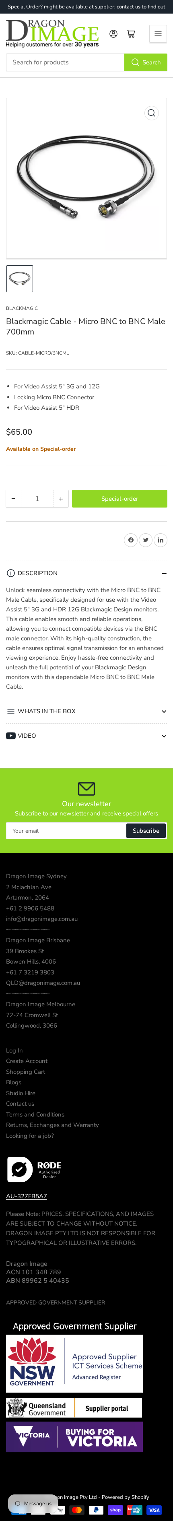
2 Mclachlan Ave (28, 887)
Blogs (13, 1082)
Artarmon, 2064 (27, 898)
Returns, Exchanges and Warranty (52, 1125)
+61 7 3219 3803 (30, 972)
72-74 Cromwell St (32, 1015)
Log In (14, 1050)
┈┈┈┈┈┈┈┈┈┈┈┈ (27, 930)
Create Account (26, 1061)
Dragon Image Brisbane (38, 940)
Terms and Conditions (35, 1114)
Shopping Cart (25, 1072)
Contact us (20, 1104)
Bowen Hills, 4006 (31, 962)
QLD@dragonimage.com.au (43, 983)
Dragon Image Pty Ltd (71, 1497)
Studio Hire (20, 1093)
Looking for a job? (30, 1136)
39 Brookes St (25, 951)
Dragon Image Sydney (36, 876)
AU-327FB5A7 (26, 1196)
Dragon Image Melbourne (40, 1004)
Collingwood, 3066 (31, 1026)
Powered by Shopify (125, 1497)
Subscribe (146, 831)
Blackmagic (22, 308)
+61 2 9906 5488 (30, 908)
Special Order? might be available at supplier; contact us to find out (86, 6)
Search (151, 62)
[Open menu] (158, 34)
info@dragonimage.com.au (42, 919)
